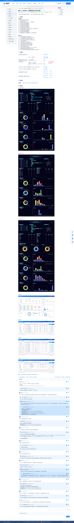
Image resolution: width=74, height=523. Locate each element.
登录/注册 (59, 3)
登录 (68, 516)
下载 (63, 3)
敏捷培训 (10, 36)
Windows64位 (46, 75)
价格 (20, 3)
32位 (47, 56)
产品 (13, 3)
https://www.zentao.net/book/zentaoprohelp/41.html (30, 83)
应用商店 (34, 3)
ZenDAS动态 (10, 18)
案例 (17, 3)
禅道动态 (10, 11)
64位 (44, 56)
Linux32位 (50, 73)
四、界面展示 (61, 14)
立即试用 (68, 3)
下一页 (68, 509)
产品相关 (9, 9)
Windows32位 (46, 73)
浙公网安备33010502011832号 (46, 521)
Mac (44, 76)
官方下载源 (45, 54)
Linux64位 (50, 75)
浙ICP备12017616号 (38, 521)
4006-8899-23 (11, 0)
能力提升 (9, 34)
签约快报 (10, 20)
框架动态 (10, 25)
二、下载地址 (61, 11)
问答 (39, 3)
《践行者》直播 (11, 41)
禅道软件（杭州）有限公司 (31, 521)
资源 (42, 3)
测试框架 (10, 29)
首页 (22, 8)
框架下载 (10, 27)
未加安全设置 (46, 57)
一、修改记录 (61, 9)
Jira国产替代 (29, 3)
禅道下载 (10, 13)
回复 (68, 381)
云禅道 (24, 3)
